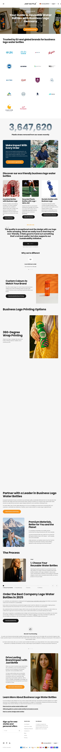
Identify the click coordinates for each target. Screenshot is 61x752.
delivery (35, 614)
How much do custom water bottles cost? (15, 706)
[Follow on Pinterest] (7, 743)
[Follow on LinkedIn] (10, 743)
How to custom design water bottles (13, 711)
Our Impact (26, 724)
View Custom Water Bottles (15, 687)
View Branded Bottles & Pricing (16, 296)
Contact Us (26, 731)
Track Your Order (28, 726)
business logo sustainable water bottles (36, 601)
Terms (25, 735)
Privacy (25, 737)
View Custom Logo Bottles (14, 162)
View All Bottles (9, 218)
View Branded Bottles (10, 620)
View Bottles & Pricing (30, 29)
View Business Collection (50, 215)
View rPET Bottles (28, 217)
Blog (25, 733)
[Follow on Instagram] (3, 743)
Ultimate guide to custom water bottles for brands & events (20, 709)
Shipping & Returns (28, 728)
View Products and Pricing (12, 511)
